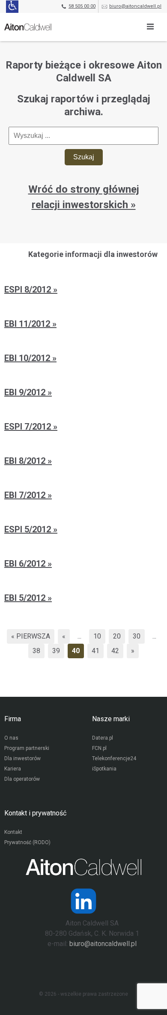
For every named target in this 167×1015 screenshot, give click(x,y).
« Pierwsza (30, 636)
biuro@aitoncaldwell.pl (135, 6)
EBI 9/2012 (26, 392)
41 (95, 651)
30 (136, 636)
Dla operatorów (22, 779)
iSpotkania (104, 769)
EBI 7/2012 (26, 495)
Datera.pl (102, 738)
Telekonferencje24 (114, 758)
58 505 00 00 (82, 6)
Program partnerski (26, 748)
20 (117, 636)
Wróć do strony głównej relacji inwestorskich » (83, 197)
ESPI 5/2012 (28, 529)
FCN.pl (99, 748)
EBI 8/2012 (26, 461)
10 (97, 636)
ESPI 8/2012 (28, 289)
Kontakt (13, 832)
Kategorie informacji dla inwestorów (93, 254)
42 (115, 651)
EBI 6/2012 (26, 563)
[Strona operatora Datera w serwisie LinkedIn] (83, 901)
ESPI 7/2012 (28, 426)
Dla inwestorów (22, 758)
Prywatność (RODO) (27, 842)
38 (36, 651)
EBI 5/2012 (26, 598)
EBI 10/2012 (28, 358)
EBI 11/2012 (28, 324)
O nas (11, 738)
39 (56, 651)
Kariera (12, 769)
